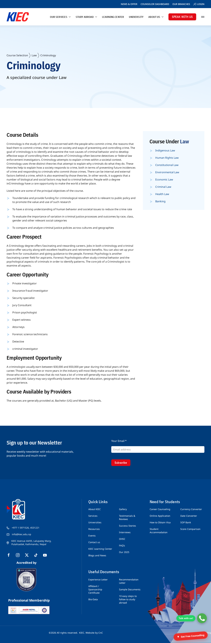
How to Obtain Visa (160, 522)
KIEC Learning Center (100, 548)
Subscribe (121, 462)
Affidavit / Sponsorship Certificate (95, 589)
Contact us (94, 542)
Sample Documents (129, 589)
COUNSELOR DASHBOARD (155, 4)
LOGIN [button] (200, 4)
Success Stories (127, 525)
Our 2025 (124, 552)
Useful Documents (103, 571)
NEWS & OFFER (129, 4)
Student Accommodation (158, 530)
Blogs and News (97, 555)
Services (92, 515)
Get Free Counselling (192, 636)
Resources (94, 529)
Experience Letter (98, 579)
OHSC (122, 538)
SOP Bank (185, 522)
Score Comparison (190, 529)
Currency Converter (191, 509)
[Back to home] (18, 16)
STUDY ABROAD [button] (85, 16)
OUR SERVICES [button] (58, 16)
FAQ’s (122, 545)
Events (92, 535)
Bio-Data (93, 599)
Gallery (123, 509)
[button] (202, 16)
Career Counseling (160, 509)
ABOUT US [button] (154, 16)
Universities (94, 522)
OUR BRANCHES (181, 4)
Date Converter (188, 515)
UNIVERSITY (136, 16)
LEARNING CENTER (113, 16)
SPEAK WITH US (182, 17)
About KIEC (94, 509)
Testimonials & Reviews (127, 517)
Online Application (160, 515)
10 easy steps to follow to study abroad (128, 599)
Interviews (125, 532)
